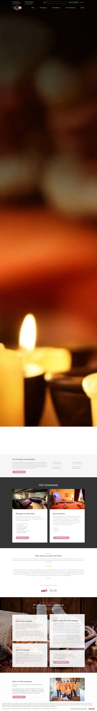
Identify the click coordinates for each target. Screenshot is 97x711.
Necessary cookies (6, 708)
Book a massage (19, 471)
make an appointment (54, 455)
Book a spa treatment (61, 537)
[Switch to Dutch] (81, 2)
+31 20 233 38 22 (57, 466)
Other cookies (54, 708)
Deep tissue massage (21, 528)
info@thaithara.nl (57, 468)
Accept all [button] (91, 708)
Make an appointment (73, 2)
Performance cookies (16, 708)
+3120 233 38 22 (56, 655)
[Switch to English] (83, 2)
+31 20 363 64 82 (77, 466)
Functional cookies (45, 708)
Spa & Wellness (55, 7)
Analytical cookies (26, 708)
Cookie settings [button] (74, 708)
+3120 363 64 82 (56, 657)
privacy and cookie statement (49, 706)
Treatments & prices (70, 7)
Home (32, 7)
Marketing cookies (36, 708)
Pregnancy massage (21, 532)
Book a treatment (14, 219)
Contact (82, 7)
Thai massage (43, 7)
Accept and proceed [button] (82, 708)
